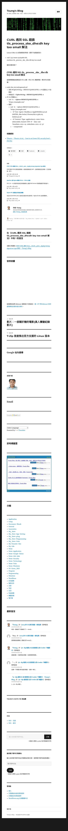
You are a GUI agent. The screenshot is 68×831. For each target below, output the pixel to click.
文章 (10, 586)
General (11, 526)
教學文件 (11, 583)
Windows (12, 576)
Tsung (11, 218)
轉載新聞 (11, 595)
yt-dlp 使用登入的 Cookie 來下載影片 (31, 679)
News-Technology (15, 561)
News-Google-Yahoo (16, 554)
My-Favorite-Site (15, 544)
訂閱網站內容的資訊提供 (16, 793)
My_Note (12, 531)
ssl (11, 220)
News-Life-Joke (14, 556)
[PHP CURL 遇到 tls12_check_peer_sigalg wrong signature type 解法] (30, 171)
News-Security (14, 558)
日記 (10, 588)
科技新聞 (11, 593)
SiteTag (49, 457)
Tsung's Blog (15, 10)
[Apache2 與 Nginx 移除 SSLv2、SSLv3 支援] (30, 184)
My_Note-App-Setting (17, 534)
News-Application (15, 551)
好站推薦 (11, 581)
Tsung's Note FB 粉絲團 (16, 699)
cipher (37, 218)
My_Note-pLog (14, 536)
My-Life (11, 546)
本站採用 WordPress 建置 (23, 814)
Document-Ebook (15, 524)
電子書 (11, 598)
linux (8, 220)
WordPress (12, 578)
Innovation (12, 529)
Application (13, 519)
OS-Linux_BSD (14, 568)
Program (12, 571)
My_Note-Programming (17, 539)
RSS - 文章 (12, 720)
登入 (10, 791)
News (10, 549)
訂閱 (47, 737)
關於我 (9, 809)
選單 (58, 12)
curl (42, 218)
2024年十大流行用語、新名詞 (31, 625)
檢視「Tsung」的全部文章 (20, 211)
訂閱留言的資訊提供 (15, 796)
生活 (10, 591)
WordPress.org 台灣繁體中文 (18, 798)
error (45, 218)
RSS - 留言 (12, 723)
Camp (11, 521)
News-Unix (13, 563)
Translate (22, 430)
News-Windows (14, 566)
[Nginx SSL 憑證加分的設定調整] (30, 196)
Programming (13, 573)
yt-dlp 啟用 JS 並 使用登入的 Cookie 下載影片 (34, 662)
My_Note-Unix (30, 218)
